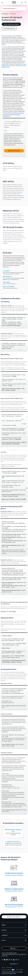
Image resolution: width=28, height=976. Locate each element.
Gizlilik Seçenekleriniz (7, 969)
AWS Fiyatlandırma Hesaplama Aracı (13, 830)
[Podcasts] (16, 960)
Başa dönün (13, 963)
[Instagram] (9, 960)
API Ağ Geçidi (5, 13)
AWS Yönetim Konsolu (10, 906)
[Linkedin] (6, 960)
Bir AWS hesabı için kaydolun (14, 873)
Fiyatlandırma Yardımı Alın (13, 841)
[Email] (18, 960)
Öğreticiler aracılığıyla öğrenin (14, 889)
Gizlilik (3, 967)
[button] (10, 8)
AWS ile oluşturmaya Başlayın (14, 904)
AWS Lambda (6, 282)
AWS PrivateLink (18, 192)
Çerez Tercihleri (19, 969)
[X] (2, 960)
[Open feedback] (26, 488)
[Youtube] (13, 960)
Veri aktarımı (6, 271)
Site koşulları (9, 967)
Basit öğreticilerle (9, 891)
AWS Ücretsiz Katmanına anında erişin (13, 875)
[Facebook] (4, 960)
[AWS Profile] (25, 2)
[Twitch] (11, 960)
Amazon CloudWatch (8, 286)
